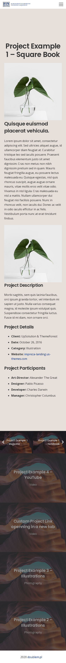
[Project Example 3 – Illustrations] (33, 576)
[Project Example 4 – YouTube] (33, 478)
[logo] (16, 4)
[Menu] (61, 4)
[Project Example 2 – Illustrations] (33, 626)
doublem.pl (34, 657)
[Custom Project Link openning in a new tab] (33, 527)
